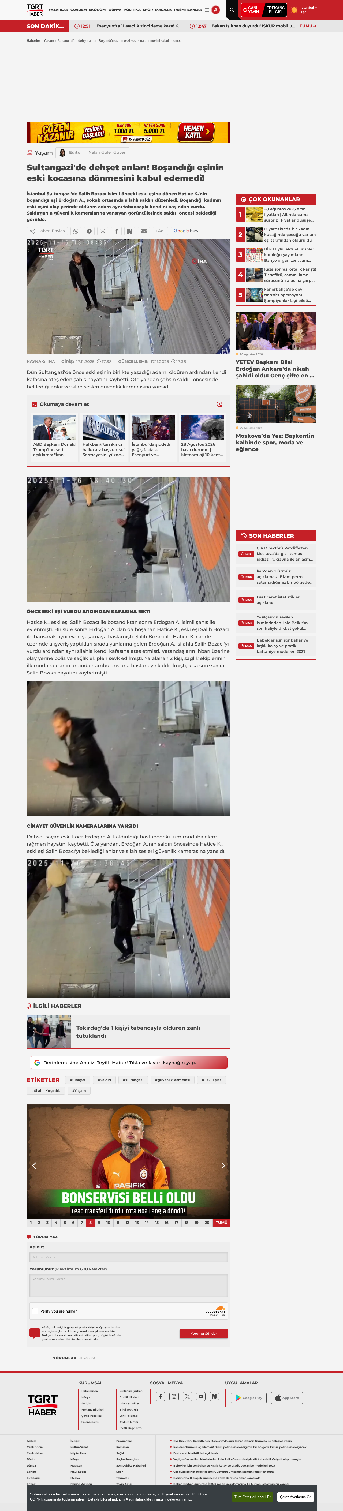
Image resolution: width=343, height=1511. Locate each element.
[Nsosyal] (129, 231)
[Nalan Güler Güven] (62, 153)
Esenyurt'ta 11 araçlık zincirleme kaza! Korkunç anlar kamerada (216, 1478)
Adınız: (36, 1247)
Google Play (252, 1398)
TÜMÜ (306, 25)
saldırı (184, 380)
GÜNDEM (78, 10)
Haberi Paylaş (51, 230)
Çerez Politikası (91, 1416)
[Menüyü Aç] (207, 10)
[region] (172, 1498)
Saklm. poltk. (90, 1422)
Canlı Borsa (35, 1447)
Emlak (31, 1484)
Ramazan (122, 1447)
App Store (290, 1398)
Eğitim (31, 1471)
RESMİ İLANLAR (188, 10)
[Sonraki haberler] (219, 404)
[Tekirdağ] (49, 1031)
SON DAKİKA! (46, 26)
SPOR (148, 10)
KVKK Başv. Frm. (131, 1428)
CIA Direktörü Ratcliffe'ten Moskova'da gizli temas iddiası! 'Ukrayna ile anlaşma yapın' (284, 554)
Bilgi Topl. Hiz (129, 1409)
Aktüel (31, 1441)
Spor (119, 1471)
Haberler (33, 41)
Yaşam (49, 41)
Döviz (31, 1459)
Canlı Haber (35, 1453)
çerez (119, 1494)
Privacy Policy (129, 1403)
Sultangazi (51, 372)
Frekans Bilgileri (92, 1409)
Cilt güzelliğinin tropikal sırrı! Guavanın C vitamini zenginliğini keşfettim (223, 1471)
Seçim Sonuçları (127, 1459)
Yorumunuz (68, 1269)
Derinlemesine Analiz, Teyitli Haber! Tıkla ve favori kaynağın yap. (119, 1062)
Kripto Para (78, 1453)
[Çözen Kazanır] (128, 132)
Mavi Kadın (78, 1471)
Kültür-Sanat (79, 1447)
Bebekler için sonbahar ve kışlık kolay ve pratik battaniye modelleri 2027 (282, 646)
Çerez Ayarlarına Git (295, 1497)
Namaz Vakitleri (81, 1484)
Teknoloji (122, 1478)
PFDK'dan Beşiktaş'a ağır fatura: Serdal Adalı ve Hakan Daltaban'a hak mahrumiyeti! (254, 25)
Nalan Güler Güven (107, 152)
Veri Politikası (129, 1416)
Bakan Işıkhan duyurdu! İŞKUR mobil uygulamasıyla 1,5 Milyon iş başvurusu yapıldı (139, 25)
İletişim (86, 1403)
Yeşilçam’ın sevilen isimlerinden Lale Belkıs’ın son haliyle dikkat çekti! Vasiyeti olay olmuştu (282, 623)
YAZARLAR (58, 10)
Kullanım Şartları (131, 1391)
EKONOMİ (98, 10)
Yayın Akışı (124, 1484)
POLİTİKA (132, 10)
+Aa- (160, 230)
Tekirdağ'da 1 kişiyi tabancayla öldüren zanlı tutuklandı (138, 1032)
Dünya (31, 1465)
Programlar (124, 1441)
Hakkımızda (89, 1391)
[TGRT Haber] (35, 10)
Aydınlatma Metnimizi (144, 1499)
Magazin (76, 1465)
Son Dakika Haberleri (131, 1465)
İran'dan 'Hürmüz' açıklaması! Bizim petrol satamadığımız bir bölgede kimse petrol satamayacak (283, 577)
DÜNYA (115, 10)
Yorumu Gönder (204, 1334)
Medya (75, 1478)
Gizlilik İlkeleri (129, 1397)
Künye (85, 1397)
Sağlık (120, 1453)
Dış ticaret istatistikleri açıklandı (279, 600)
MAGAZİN (163, 10)
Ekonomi (33, 1478)
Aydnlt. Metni (129, 1422)
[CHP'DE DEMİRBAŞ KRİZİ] (128, 1161)
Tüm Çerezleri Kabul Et (252, 1497)
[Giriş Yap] (215, 9)
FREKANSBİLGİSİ (276, 10)
